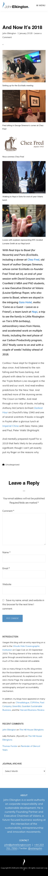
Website (6, 584)
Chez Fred (33, 259)
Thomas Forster (9, 746)
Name (6, 552)
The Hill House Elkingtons (31, 729)
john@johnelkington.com (17, 844)
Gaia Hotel (25, 302)
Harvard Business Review (32, 710)
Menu (42, 5)
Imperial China (10, 425)
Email (6, 568)
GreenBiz (16, 706)
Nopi (34, 311)
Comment (8, 510)
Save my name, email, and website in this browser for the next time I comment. (23, 604)
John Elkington (9, 729)
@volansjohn (35, 848)
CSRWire (34, 702)
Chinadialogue (22, 702)
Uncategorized (12, 464)
